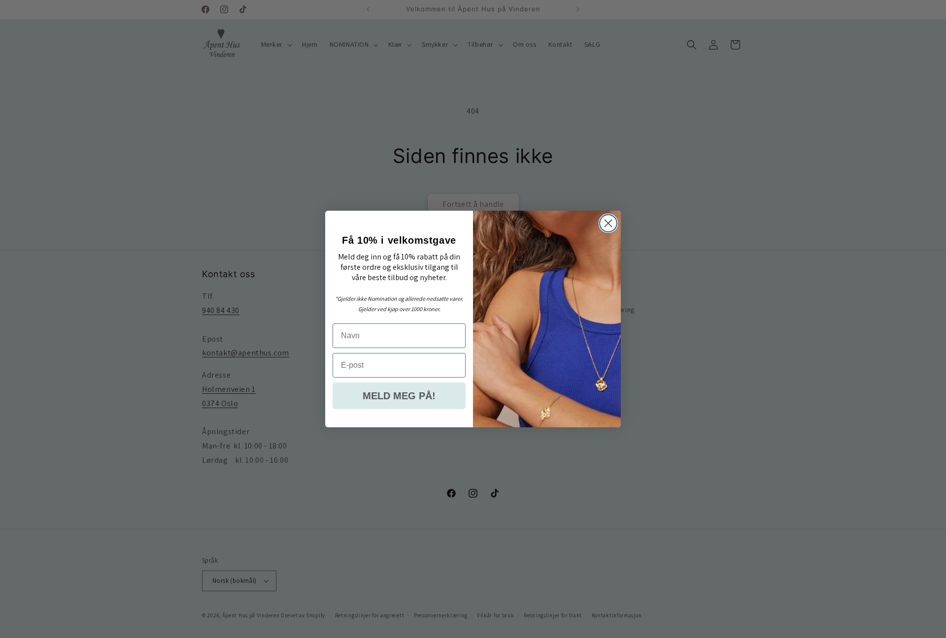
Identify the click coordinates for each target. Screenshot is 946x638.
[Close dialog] (608, 223)
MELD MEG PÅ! (399, 395)
